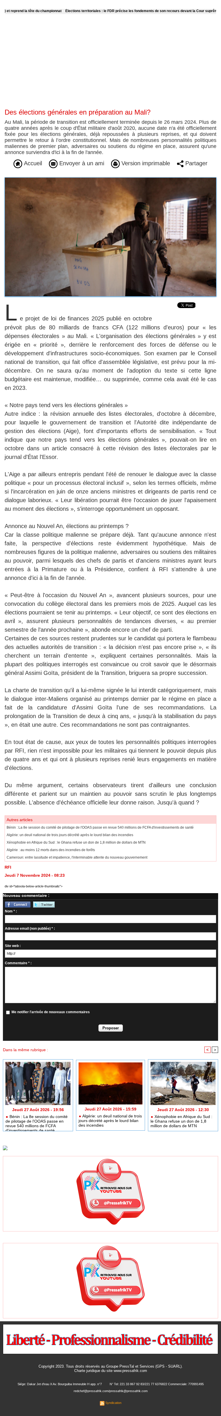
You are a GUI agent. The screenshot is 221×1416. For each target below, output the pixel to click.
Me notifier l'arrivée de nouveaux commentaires (51, 1012)
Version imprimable (145, 163)
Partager (195, 163)
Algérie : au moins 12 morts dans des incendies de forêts (51, 850)
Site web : (13, 946)
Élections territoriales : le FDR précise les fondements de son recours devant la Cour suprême (118, 11)
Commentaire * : (18, 963)
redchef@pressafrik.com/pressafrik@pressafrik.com (111, 1391)
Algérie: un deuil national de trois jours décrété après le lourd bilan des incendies (70, 835)
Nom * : (11, 911)
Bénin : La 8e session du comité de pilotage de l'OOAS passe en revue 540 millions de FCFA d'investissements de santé (100, 827)
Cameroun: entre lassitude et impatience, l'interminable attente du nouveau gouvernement (77, 857)
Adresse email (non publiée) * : (30, 929)
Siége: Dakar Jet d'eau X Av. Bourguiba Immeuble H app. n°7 (60, 1384)
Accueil (32, 163)
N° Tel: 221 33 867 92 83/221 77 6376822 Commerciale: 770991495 (157, 1384)
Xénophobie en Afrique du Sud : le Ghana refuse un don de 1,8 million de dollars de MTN (76, 842)
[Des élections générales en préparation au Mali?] (110, 179)
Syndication (113, 1402)
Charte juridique (87, 1370)
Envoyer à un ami (81, 163)
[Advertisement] (110, 65)
